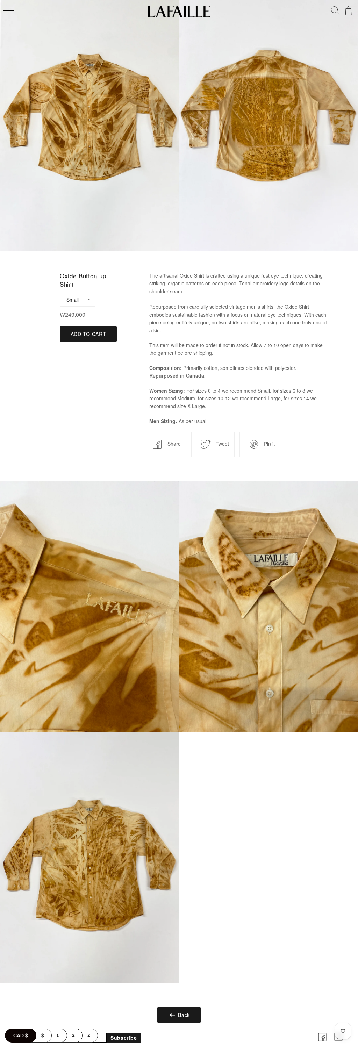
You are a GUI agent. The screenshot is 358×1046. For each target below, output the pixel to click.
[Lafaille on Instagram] (338, 1041)
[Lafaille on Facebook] (322, 1041)
